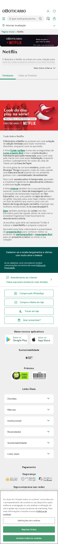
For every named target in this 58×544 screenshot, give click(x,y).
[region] (29, 517)
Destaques (7, 75)
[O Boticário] (14, 11)
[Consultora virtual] (48, 19)
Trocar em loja (32, 311)
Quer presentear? (32, 320)
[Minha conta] (48, 11)
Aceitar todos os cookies (29, 538)
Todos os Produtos (27, 75)
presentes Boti (14, 231)
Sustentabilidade (17, 443)
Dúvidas (12, 398)
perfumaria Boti (24, 234)
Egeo (5, 210)
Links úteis (13, 454)
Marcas (11, 409)
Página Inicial (8, 31)
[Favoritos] (54, 11)
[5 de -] (29, 115)
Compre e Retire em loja (32, 302)
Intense (14, 188)
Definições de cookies (29, 520)
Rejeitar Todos (29, 529)
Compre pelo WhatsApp (32, 293)
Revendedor (14, 431)
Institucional (14, 420)
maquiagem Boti (43, 234)
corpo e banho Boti (13, 153)
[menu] (4, 19)
